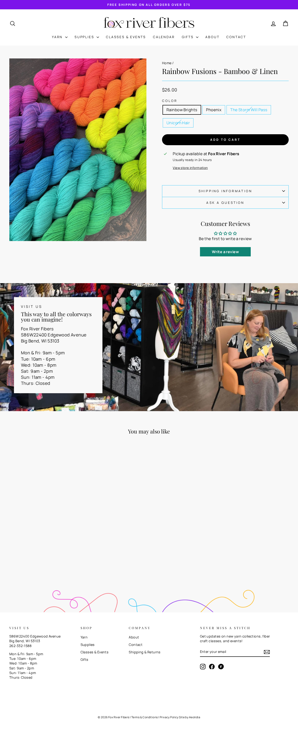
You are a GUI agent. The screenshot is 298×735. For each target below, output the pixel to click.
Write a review (225, 251)
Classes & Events (126, 37)
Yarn (58, 37)
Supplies (84, 37)
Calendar (164, 37)
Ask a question (225, 203)
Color (169, 101)
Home (167, 63)
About (212, 37)
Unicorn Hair (178, 122)
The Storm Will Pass (248, 109)
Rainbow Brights (181, 109)
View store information (190, 168)
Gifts (188, 37)
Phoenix (213, 109)
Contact (236, 37)
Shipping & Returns (145, 652)
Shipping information (225, 191)
